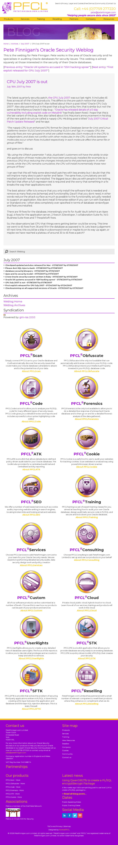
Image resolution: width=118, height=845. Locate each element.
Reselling (57, 19)
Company (91, 19)
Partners (74, 19)
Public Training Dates (71, 805)
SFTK (31, 691)
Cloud (87, 597)
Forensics (86, 403)
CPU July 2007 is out (27, 81)
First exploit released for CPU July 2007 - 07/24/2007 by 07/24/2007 (38, 285)
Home (5, 44)
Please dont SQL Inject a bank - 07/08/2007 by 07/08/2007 (34, 268)
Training (41, 19)
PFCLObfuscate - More (15, 783)
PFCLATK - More (13, 794)
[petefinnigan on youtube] (80, 815)
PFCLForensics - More (15, 790)
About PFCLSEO (31, 514)
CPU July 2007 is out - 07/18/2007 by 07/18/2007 (28, 282)
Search (58, 3)
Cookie (87, 454)
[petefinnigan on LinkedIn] (64, 815)
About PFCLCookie (86, 467)
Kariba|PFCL (64, 830)
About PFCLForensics (87, 419)
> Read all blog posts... (74, 793)
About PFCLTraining (87, 517)
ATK (31, 454)
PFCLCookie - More (14, 797)
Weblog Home (12, 301)
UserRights (31, 643)
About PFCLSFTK (31, 709)
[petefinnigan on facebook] (69, 815)
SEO (31, 502)
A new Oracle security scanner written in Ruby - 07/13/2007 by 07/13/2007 (41, 277)
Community (100, 3)
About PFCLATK (31, 469)
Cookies (65, 750)
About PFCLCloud (87, 610)
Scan (31, 355)
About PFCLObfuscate (86, 371)
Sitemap (67, 826)
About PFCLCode (31, 421)
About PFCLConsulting (86, 560)
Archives (14, 44)
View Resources (68, 740)
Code (31, 403)
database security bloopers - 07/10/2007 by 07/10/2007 (32, 271)
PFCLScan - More (13, 780)
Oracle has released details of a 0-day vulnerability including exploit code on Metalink (52, 111)
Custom (31, 597)
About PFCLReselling (86, 703)
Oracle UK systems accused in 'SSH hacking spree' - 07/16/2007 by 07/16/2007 (43, 280)
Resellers (65, 744)
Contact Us (111, 3)
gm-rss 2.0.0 (27, 317)
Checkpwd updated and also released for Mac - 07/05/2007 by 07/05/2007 (41, 265)
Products (8, 19)
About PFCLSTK (87, 658)
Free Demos (89, 3)
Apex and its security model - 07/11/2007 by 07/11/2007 (32, 274)
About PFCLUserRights (31, 658)
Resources (108, 19)
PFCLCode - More (13, 787)
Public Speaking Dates (71, 802)
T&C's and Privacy (54, 826)
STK (87, 643)
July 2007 (25, 44)
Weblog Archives (14, 305)
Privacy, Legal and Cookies (73, 3)
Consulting (87, 550)
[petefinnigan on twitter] (75, 815)
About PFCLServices (31, 565)
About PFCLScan (31, 371)
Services (25, 19)
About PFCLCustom (31, 610)
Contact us (66, 757)
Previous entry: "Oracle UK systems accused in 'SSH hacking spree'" (47, 67)
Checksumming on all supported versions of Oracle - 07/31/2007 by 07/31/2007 (44, 288)
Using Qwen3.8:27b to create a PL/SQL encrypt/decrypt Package (87, 782)
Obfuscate (86, 355)
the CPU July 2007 (59, 97)
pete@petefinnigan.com (103, 12)
